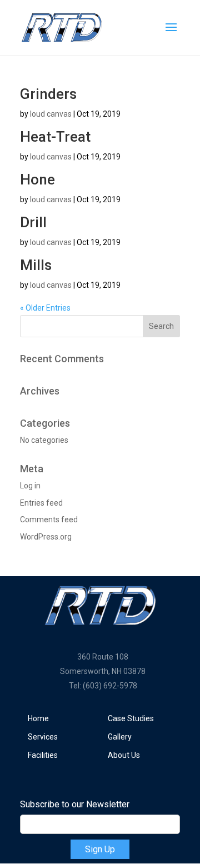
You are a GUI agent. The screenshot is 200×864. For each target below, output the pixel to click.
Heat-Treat (55, 136)
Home (38, 718)
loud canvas (51, 113)
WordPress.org (46, 536)
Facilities (43, 755)
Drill (33, 222)
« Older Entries (45, 307)
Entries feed (41, 502)
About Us (124, 755)
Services (43, 736)
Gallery (120, 736)
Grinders (48, 94)
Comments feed (49, 519)
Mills (36, 265)
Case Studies (131, 718)
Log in (30, 485)
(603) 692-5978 (110, 685)
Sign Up (100, 849)
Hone (37, 179)
